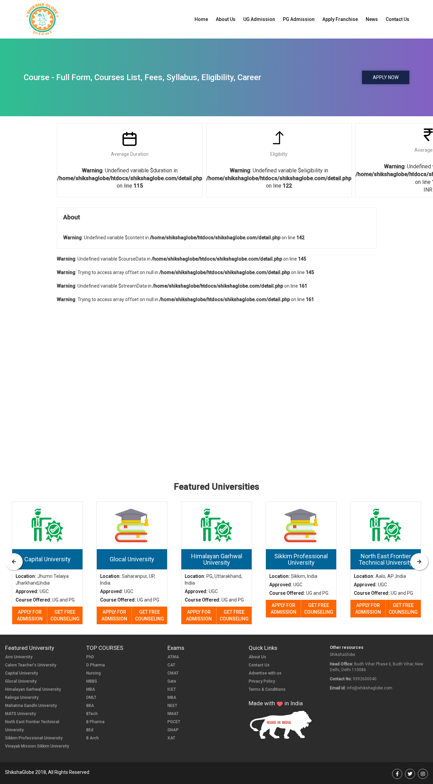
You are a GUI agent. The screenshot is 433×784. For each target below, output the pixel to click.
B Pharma (95, 721)
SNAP (173, 730)
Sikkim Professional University (34, 738)
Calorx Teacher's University (30, 665)
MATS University (20, 713)
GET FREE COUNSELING (64, 615)
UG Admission (259, 19)
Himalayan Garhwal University (33, 689)
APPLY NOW (385, 77)
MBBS (91, 681)
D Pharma (95, 665)
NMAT (173, 713)
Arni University (18, 657)
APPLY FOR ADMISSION (30, 615)
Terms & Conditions (267, 689)
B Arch (92, 738)
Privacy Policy (262, 681)
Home (201, 19)
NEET (172, 705)
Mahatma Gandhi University (31, 705)
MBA (90, 689)
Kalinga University (22, 697)
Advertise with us (265, 673)
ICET (171, 689)
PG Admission (299, 19)
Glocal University (21, 681)
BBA (90, 705)
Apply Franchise (340, 19)
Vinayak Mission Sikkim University (37, 746)
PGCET (173, 721)
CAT (171, 665)
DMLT (91, 697)
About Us (225, 19)
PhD (90, 657)
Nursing (93, 673)
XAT (171, 738)
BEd (89, 730)
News (372, 19)
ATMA (173, 657)
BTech (92, 713)
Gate (171, 681)
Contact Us (397, 19)
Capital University (21, 673)
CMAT (173, 673)
